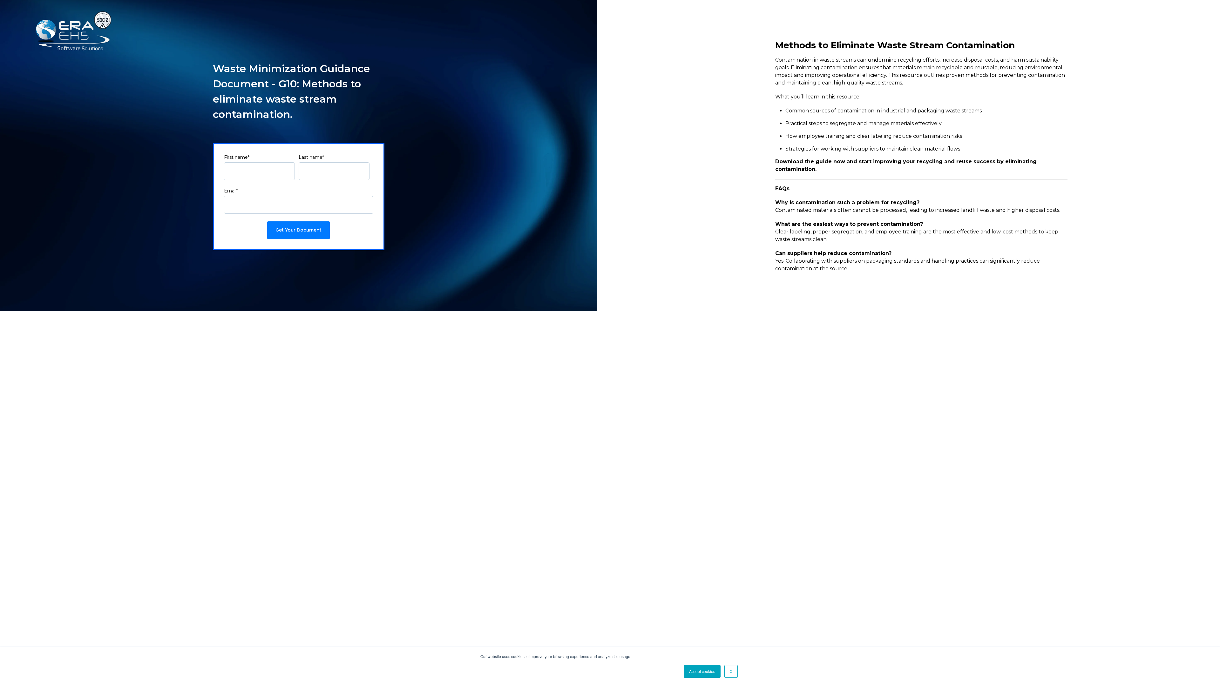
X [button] (731, 671)
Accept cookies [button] (702, 671)
